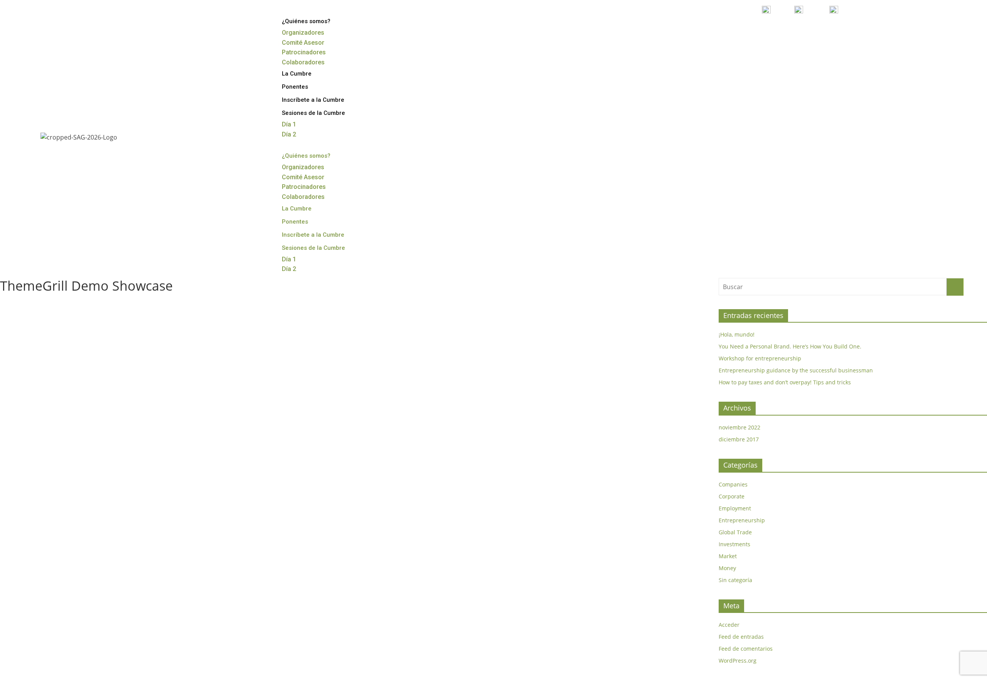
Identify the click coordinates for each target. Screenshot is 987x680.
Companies (733, 484)
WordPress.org (737, 660)
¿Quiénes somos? (306, 21)
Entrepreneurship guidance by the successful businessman (796, 370)
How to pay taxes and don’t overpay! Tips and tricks (785, 382)
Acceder (729, 624)
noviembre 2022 (739, 427)
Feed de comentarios (746, 648)
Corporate (731, 496)
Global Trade (735, 532)
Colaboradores (303, 62)
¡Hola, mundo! (737, 334)
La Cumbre (297, 73)
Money (727, 568)
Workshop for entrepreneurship (760, 358)
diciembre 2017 (739, 439)
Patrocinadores (304, 52)
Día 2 (289, 134)
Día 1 (289, 124)
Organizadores (303, 32)
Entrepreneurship (742, 520)
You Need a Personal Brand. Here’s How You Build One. (790, 346)
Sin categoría (735, 580)
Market (728, 556)
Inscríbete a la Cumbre (313, 99)
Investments (734, 544)
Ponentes (295, 86)
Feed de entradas (741, 636)
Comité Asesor (303, 42)
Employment (735, 508)
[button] (623, 145)
